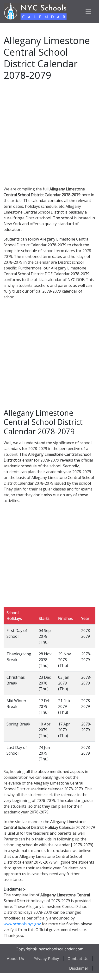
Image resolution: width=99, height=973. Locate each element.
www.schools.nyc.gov (22, 923)
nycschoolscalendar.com (61, 948)
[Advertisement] (49, 132)
